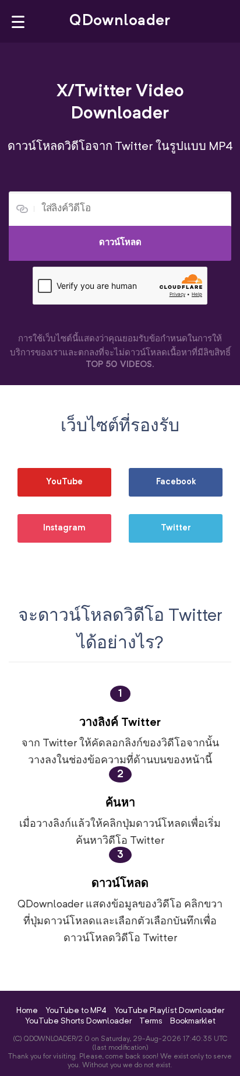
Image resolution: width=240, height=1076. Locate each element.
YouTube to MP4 (76, 1011)
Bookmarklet (193, 1021)
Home (27, 1011)
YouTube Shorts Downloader (78, 1021)
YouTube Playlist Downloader (169, 1011)
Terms (151, 1021)
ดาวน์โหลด (120, 243)
